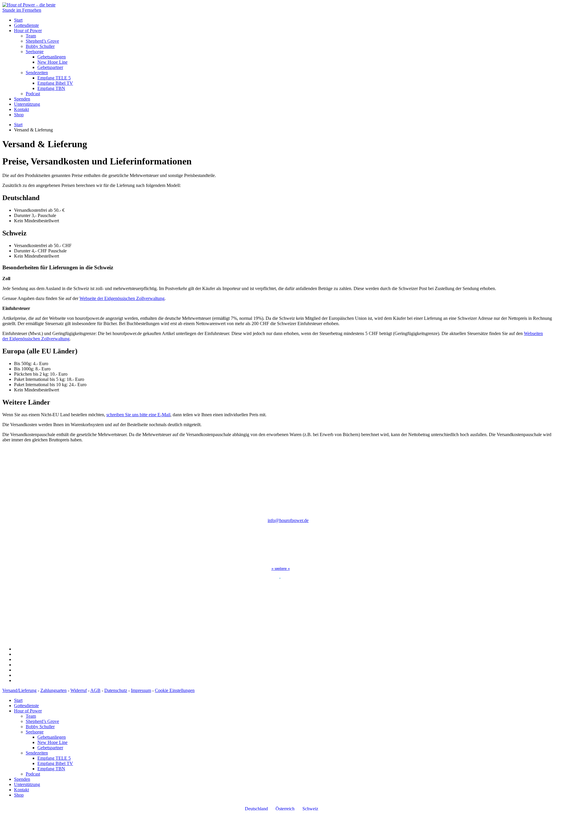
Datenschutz (115, 690)
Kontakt (21, 109)
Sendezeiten (37, 72)
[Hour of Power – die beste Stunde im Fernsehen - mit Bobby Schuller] (34, 10)
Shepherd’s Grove (42, 41)
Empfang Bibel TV (55, 83)
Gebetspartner (50, 67)
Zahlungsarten (53, 690)
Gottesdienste (26, 25)
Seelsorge (35, 51)
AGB (95, 690)
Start (18, 20)
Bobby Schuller (40, 46)
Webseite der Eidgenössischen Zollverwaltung (122, 298)
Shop (19, 114)
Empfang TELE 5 (54, 77)
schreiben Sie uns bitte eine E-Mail (138, 414)
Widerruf (78, 690)
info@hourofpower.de (288, 520)
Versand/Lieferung (19, 690)
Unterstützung (27, 104)
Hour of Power (28, 30)
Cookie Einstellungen (175, 690)
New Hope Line (52, 62)
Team (31, 35)
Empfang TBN (51, 88)
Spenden (22, 98)
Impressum (141, 690)
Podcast (33, 93)
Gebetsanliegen (51, 56)
